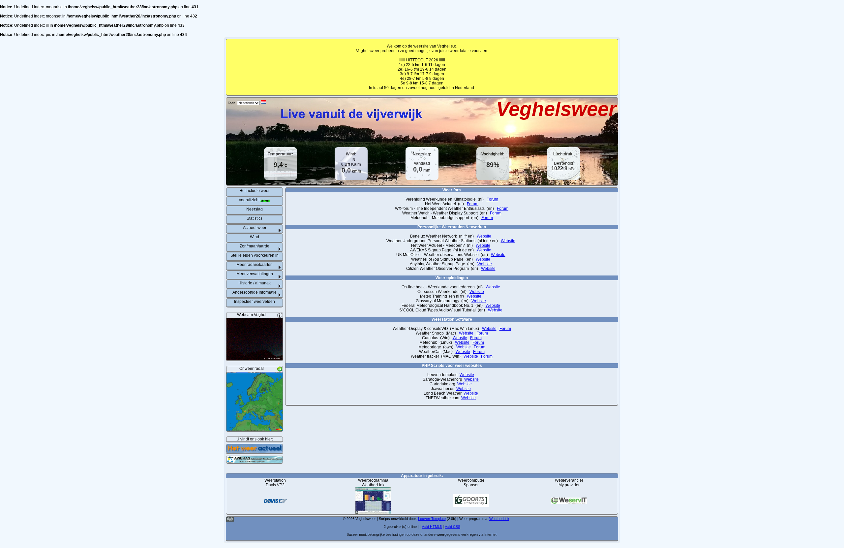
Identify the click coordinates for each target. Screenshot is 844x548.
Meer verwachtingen (254, 274)
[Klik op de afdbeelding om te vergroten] (254, 358)
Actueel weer (254, 227)
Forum (492, 199)
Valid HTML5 (432, 527)
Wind (254, 237)
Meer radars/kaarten (254, 264)
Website (484, 236)
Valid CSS (452, 527)
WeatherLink (499, 519)
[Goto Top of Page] (230, 520)
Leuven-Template (432, 519)
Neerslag (254, 209)
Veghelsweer (556, 109)
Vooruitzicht (249, 200)
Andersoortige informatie (254, 292)
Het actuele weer (254, 190)
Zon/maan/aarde (254, 246)
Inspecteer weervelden (254, 301)
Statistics (254, 218)
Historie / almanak (254, 283)
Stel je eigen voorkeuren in (254, 255)
